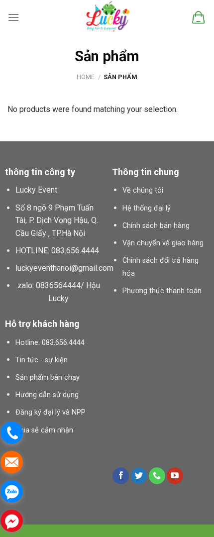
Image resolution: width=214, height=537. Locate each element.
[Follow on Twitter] (139, 475)
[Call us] (157, 475)
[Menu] (13, 17)
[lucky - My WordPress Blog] (107, 17)
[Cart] (199, 17)
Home (86, 77)
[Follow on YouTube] (175, 475)
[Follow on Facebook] (120, 475)
